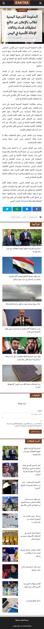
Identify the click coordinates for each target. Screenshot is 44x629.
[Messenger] (27, 209)
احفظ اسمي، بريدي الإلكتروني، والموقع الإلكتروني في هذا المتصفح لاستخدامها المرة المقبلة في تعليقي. (24, 425)
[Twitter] (7, 209)
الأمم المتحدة (33, 217)
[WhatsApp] (17, 209)
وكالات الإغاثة (16, 217)
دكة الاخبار (22, 10)
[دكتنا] (22, 2)
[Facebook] (37, 209)
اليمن (24, 217)
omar (32, 38)
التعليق (40, 411)
